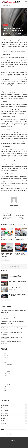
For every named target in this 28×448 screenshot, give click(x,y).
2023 (5, 360)
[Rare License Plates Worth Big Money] (4, 283)
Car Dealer (5, 410)
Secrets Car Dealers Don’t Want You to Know (11, 341)
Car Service (5, 413)
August (8, 373)
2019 (5, 390)
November (9, 366)
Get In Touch (14, 440)
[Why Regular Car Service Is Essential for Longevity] (4, 296)
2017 (5, 395)
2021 (5, 386)
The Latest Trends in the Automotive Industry (11, 337)
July (7, 375)
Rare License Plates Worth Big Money (17, 281)
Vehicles (5, 25)
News (4, 418)
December (9, 364)
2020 (5, 388)
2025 (5, 355)
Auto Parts (5, 405)
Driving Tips (5, 415)
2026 (5, 353)
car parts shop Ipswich (6, 434)
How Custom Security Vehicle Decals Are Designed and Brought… (17, 275)
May (8, 379)
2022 (5, 362)
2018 (5, 393)
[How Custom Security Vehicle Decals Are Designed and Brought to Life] (4, 276)
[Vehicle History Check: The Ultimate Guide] (21, 232)
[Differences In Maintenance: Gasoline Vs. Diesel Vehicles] (7, 232)
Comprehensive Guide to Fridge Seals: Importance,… (18, 288)
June (8, 377)
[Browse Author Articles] (14, 200)
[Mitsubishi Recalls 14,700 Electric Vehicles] (21, 247)
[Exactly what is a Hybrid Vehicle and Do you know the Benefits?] (7, 247)
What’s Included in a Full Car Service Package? (11, 332)
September (9, 371)
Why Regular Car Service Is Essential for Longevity (17, 295)
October (8, 369)
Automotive (5, 407)
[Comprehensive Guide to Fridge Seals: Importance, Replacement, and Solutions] (4, 289)
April (8, 382)
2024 (5, 357)
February (9, 384)
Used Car (5, 421)
